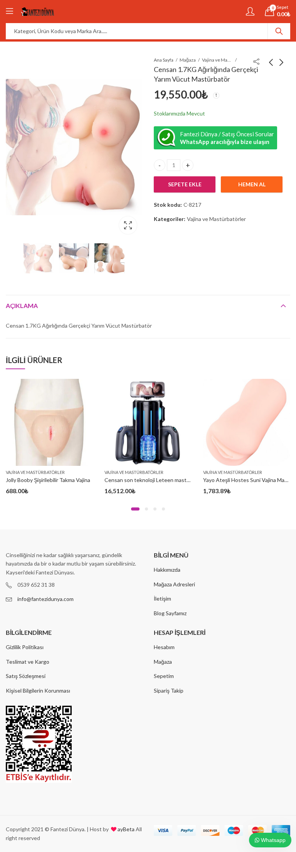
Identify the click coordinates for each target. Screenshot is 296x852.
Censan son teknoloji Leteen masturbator (154, 480)
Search (279, 31)
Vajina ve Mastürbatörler (217, 60)
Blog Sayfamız (170, 613)
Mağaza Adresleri (174, 584)
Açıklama (22, 305)
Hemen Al (252, 184)
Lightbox (128, 225)
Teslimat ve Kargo (27, 661)
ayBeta (125, 829)
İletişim (162, 598)
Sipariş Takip (168, 690)
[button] (135, 509)
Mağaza (188, 60)
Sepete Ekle (185, 184)
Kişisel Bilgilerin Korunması (38, 690)
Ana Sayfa (163, 60)
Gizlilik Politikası (25, 647)
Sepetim (164, 676)
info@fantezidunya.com (45, 599)
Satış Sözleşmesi (25, 676)
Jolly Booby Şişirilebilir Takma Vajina (48, 480)
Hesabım (164, 647)
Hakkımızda (167, 569)
